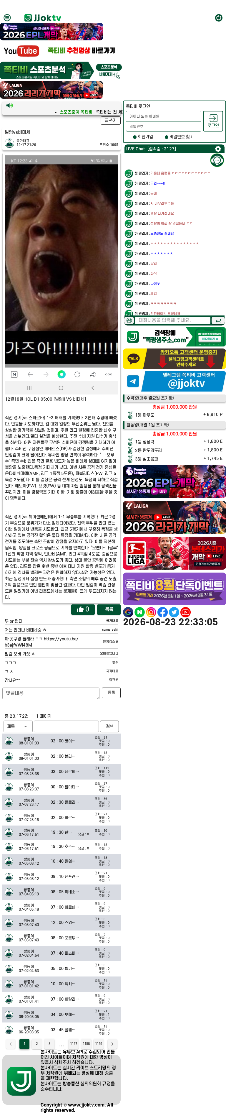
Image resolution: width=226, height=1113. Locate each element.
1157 (73, 1044)
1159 (98, 1044)
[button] (18, 726)
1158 (86, 1044)
